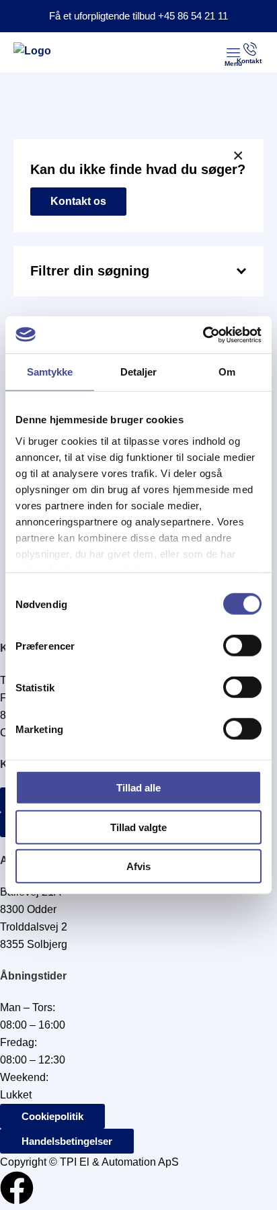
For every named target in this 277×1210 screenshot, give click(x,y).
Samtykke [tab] (50, 372)
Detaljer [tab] (138, 372)
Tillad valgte (138, 826)
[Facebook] (17, 1188)
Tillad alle (138, 787)
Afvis (138, 866)
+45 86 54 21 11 (193, 15)
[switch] (242, 645)
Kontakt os (78, 201)
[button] (233, 52)
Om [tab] (227, 372)
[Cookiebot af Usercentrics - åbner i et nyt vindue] (203, 334)
